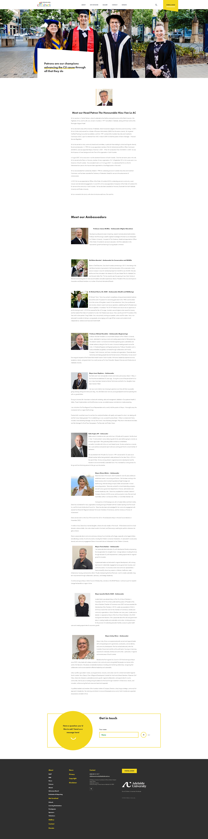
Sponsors (51, 812)
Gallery (105, 5)
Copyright (73, 778)
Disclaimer (73, 783)
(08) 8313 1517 (94, 774)
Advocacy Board (54, 791)
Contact (114, 5)
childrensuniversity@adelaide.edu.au (100, 776)
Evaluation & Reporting (56, 794)
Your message (159, 724)
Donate (124, 5)
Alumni (51, 787)
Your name (103, 729)
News (50, 781)
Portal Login (170, 5)
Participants (52, 809)
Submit (205, 735)
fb (91, 789)
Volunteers (52, 816)
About (83, 5)
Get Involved (94, 5)
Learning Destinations (55, 805)
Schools (51, 802)
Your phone (158, 729)
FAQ (50, 777)
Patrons (51, 784)
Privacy (72, 774)
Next (149, 735)
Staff (50, 774)
